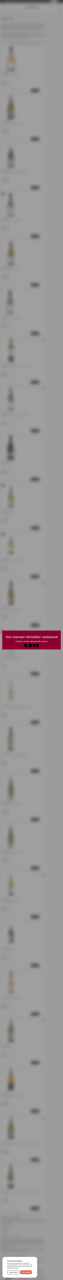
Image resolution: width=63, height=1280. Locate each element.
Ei (35, 645)
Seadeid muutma (13, 1272)
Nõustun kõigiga (26, 1272)
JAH (28, 645)
